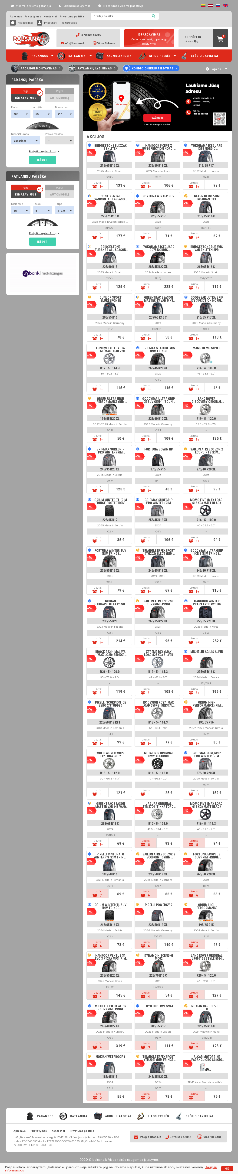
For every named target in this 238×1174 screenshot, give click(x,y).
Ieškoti (42, 160)
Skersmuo (17, 204)
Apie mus (16, 16)
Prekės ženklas (54, 134)
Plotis (14, 107)
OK (227, 1168)
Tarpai (59, 204)
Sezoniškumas (20, 134)
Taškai (37, 204)
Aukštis (37, 107)
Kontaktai (50, 16)
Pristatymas (33, 16)
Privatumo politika (72, 16)
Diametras (61, 107)
